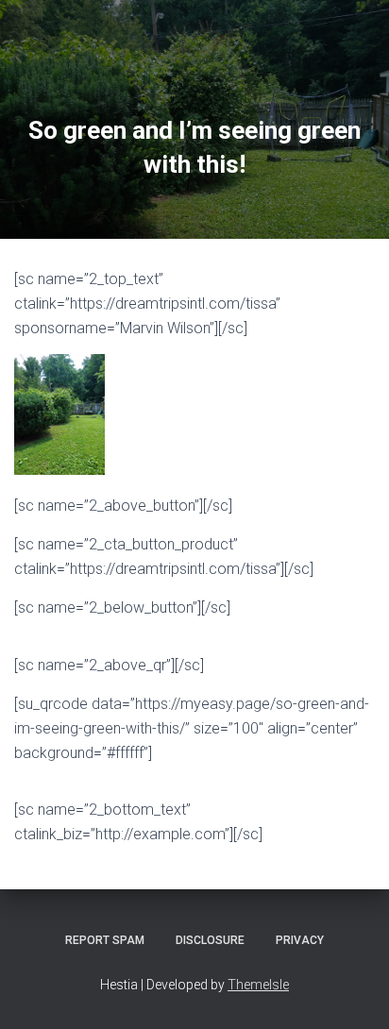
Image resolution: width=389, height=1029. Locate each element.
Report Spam (104, 940)
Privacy (300, 940)
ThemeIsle (258, 984)
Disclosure (210, 940)
